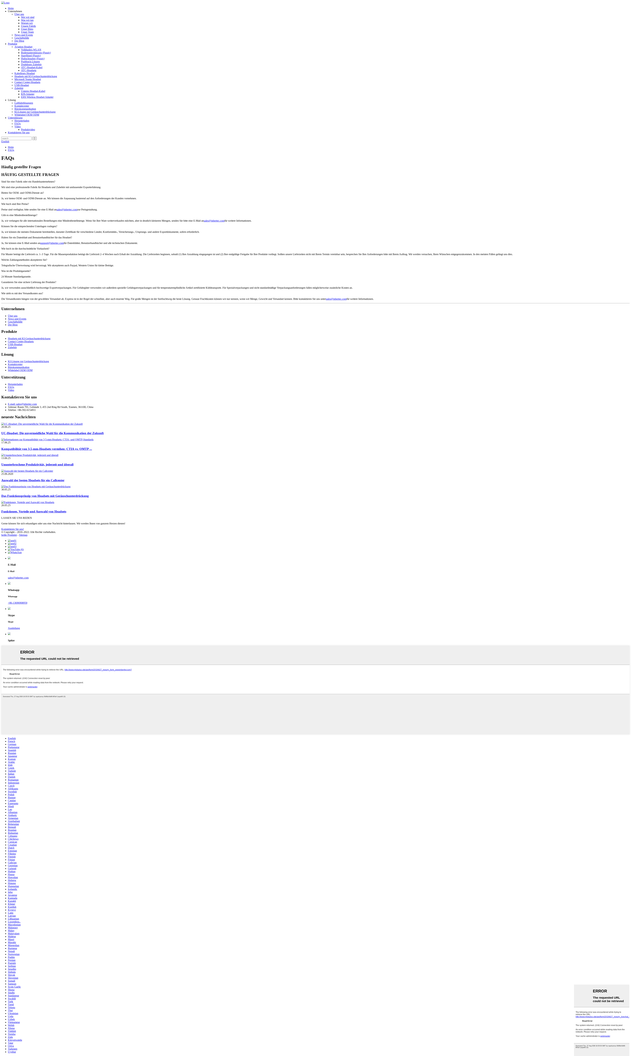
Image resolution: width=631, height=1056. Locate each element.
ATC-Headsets (28, 70)
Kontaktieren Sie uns (19, 132)
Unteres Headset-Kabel (33, 91)
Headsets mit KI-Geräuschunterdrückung (35, 76)
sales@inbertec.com (67, 209)
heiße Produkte (9, 535)
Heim (11, 8)
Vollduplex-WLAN (31, 49)
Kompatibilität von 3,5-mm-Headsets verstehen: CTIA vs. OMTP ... (46, 449)
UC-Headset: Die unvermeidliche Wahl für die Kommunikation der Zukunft (52, 433)
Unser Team (27, 32)
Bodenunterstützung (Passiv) (36, 52)
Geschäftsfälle (21, 37)
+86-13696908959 (17, 602)
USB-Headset (21, 85)
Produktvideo (28, 129)
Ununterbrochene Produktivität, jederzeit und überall (37, 464)
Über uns (19, 14)
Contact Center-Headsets (27, 82)
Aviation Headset (23, 46)
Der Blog (19, 40)
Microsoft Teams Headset (27, 79)
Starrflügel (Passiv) (31, 55)
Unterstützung (15, 117)
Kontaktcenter (21, 105)
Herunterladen (21, 120)
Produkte (12, 43)
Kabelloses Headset (24, 73)
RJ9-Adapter (27, 94)
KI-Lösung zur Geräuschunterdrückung (35, 111)
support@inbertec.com (52, 243)
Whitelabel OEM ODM (26, 114)
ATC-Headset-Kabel (31, 67)
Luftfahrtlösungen (23, 103)
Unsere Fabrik (28, 26)
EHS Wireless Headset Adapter (37, 97)
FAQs (17, 123)
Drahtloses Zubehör (31, 64)
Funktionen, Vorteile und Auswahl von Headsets (33, 511)
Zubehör (18, 88)
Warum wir (27, 23)
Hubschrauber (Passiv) (33, 58)
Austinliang (14, 628)
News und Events (23, 35)
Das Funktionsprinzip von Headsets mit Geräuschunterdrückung (45, 496)
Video (17, 126)
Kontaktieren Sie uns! (12, 529)
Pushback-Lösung (30, 61)
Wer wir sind (27, 17)
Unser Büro (27, 29)
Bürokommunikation (25, 108)
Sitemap (23, 535)
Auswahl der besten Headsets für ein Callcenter (32, 480)
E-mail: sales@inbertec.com (22, 404)
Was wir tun (27, 20)
